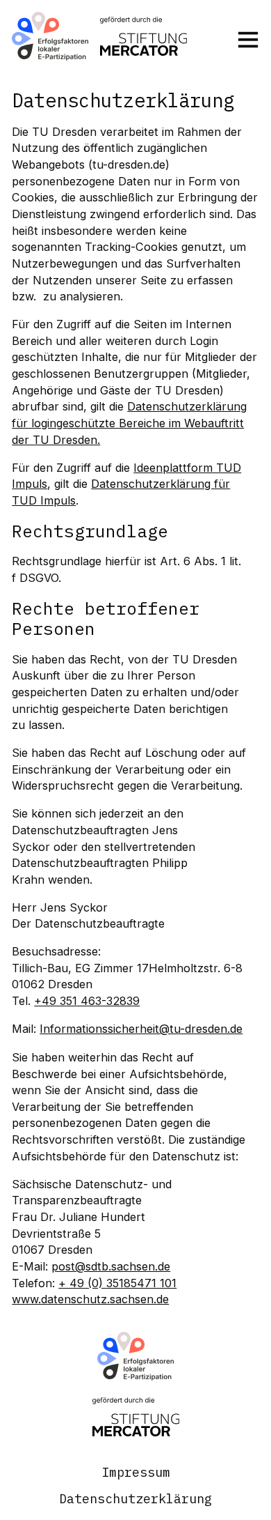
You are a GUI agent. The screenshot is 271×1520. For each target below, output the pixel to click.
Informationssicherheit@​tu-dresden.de (141, 1029)
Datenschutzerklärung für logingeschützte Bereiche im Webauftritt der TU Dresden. (129, 422)
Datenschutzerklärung (135, 1498)
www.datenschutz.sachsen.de (90, 1299)
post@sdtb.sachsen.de (110, 1266)
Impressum (135, 1472)
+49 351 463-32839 (87, 1001)
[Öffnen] (248, 39)
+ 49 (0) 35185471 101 (117, 1283)
